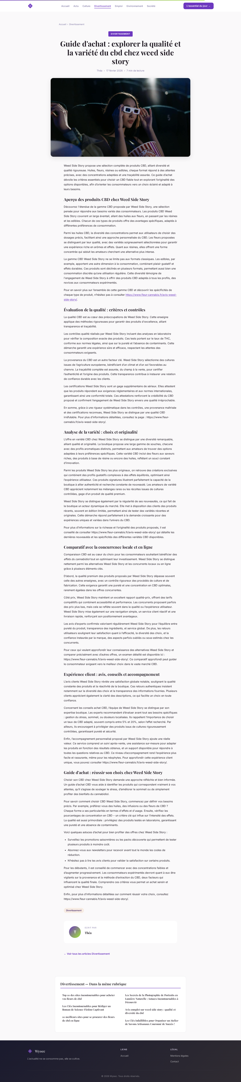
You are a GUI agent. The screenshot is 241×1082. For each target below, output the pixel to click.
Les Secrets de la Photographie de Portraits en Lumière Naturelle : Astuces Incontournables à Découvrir (151, 998)
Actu (76, 5)
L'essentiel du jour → (199, 5)
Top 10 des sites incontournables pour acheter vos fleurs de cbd (88, 996)
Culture (86, 5)
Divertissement (102, 5)
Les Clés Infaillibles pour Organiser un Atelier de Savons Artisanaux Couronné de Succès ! (151, 1022)
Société (151, 5)
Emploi (119, 5)
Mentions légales (179, 1055)
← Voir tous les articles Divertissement (87, 953)
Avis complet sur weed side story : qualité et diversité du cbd (150, 1011)
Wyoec (40, 1051)
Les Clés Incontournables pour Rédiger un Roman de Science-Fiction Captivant (86, 1007)
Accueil (65, 5)
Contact (174, 1061)
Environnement (135, 5)
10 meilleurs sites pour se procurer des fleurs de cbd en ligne (88, 1018)
